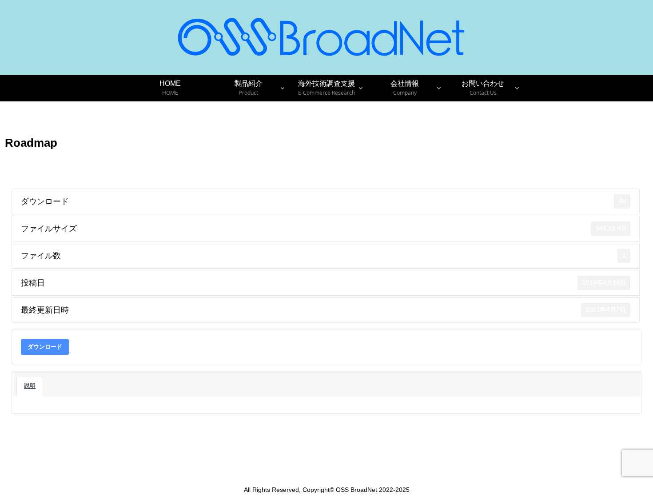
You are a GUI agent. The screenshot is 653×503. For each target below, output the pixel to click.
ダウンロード (45, 346)
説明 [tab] (30, 385)
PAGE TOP (630, 481)
